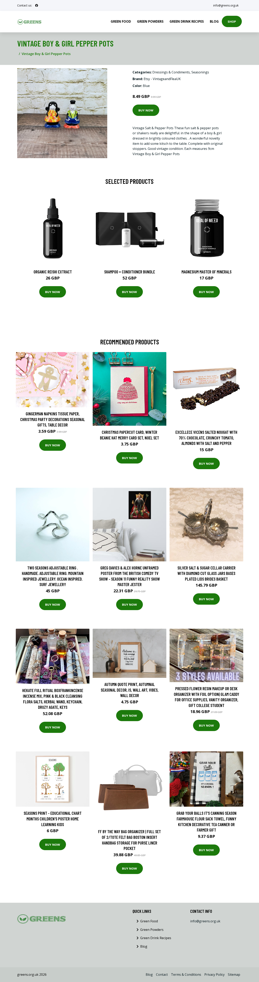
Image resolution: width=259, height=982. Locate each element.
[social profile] (37, 5)
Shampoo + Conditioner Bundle (129, 271)
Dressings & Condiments (171, 72)
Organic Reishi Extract (53, 271)
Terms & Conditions (186, 974)
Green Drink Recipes (187, 21)
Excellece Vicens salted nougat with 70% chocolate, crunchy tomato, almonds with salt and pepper (206, 438)
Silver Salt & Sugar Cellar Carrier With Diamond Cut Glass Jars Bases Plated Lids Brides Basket (206, 573)
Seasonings (200, 72)
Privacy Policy (214, 974)
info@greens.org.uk (226, 5)
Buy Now (145, 110)
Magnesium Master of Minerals (206, 271)
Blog (214, 21)
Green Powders (150, 21)
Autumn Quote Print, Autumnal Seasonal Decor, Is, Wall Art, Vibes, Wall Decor (129, 690)
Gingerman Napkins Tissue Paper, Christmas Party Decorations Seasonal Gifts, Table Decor (52, 419)
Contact (162, 974)
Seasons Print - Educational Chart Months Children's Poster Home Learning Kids (53, 819)
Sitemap (234, 974)
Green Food (121, 21)
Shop (232, 21)
